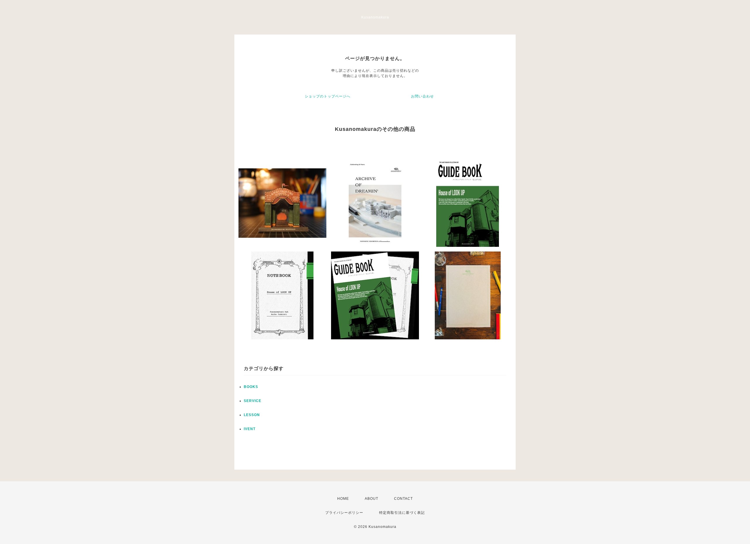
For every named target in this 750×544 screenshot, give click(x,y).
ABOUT (371, 499)
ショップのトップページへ (327, 96)
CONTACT (403, 499)
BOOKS (251, 387)
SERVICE (252, 401)
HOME (343, 499)
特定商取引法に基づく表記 (402, 513)
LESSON (252, 415)
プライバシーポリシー (344, 513)
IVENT (249, 429)
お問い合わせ (422, 96)
